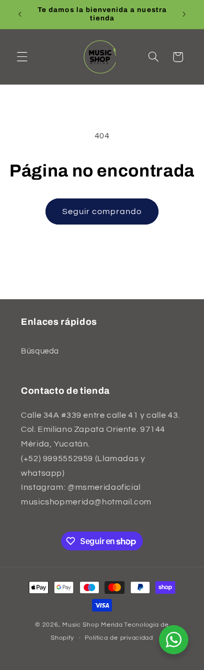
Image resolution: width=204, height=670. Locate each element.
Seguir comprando (102, 211)
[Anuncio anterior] (19, 14)
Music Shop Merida (92, 625)
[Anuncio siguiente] (184, 14)
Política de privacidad (119, 638)
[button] (22, 57)
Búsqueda (40, 351)
